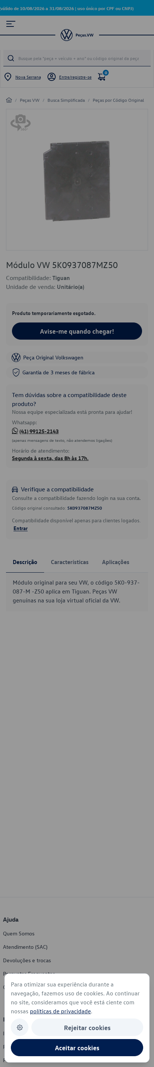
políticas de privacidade (60, 1011)
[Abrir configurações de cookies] (19, 1027)
